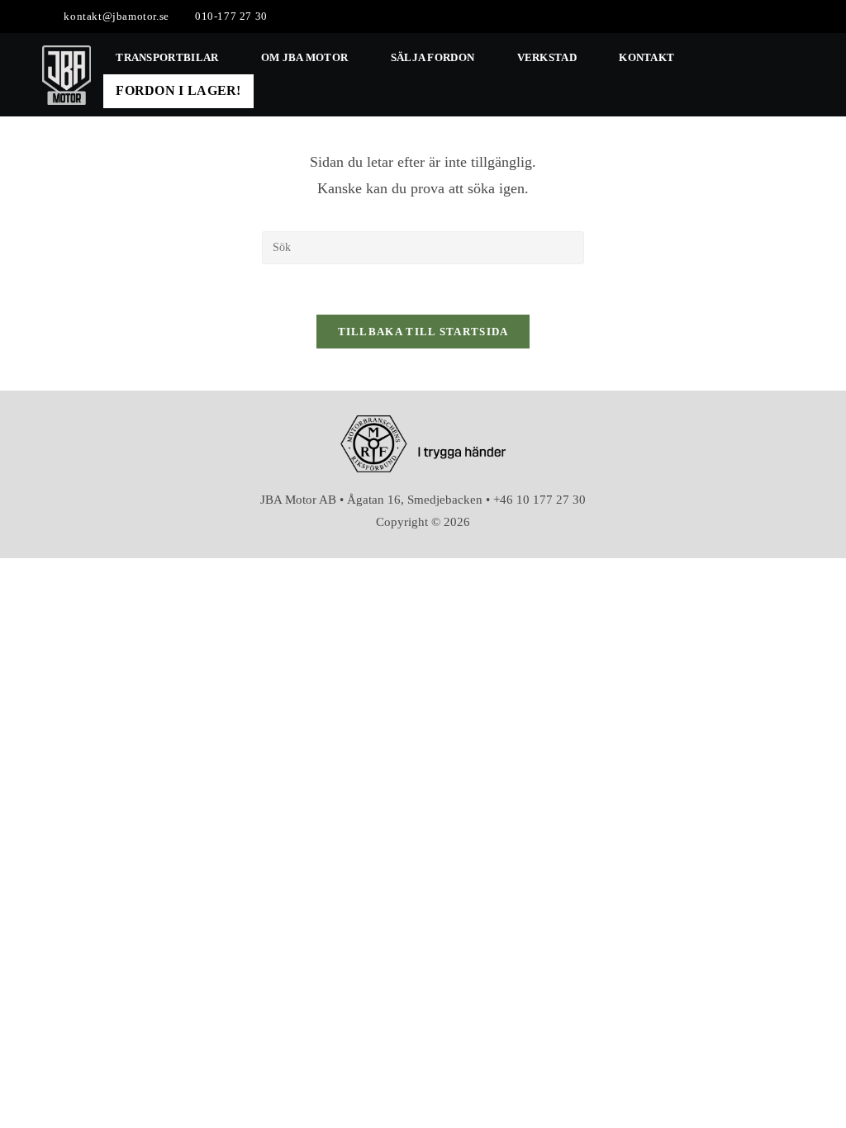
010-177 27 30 (231, 16)
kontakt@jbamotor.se (116, 16)
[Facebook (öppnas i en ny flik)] (780, 16)
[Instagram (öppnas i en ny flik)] (797, 16)
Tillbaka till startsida (423, 331)
